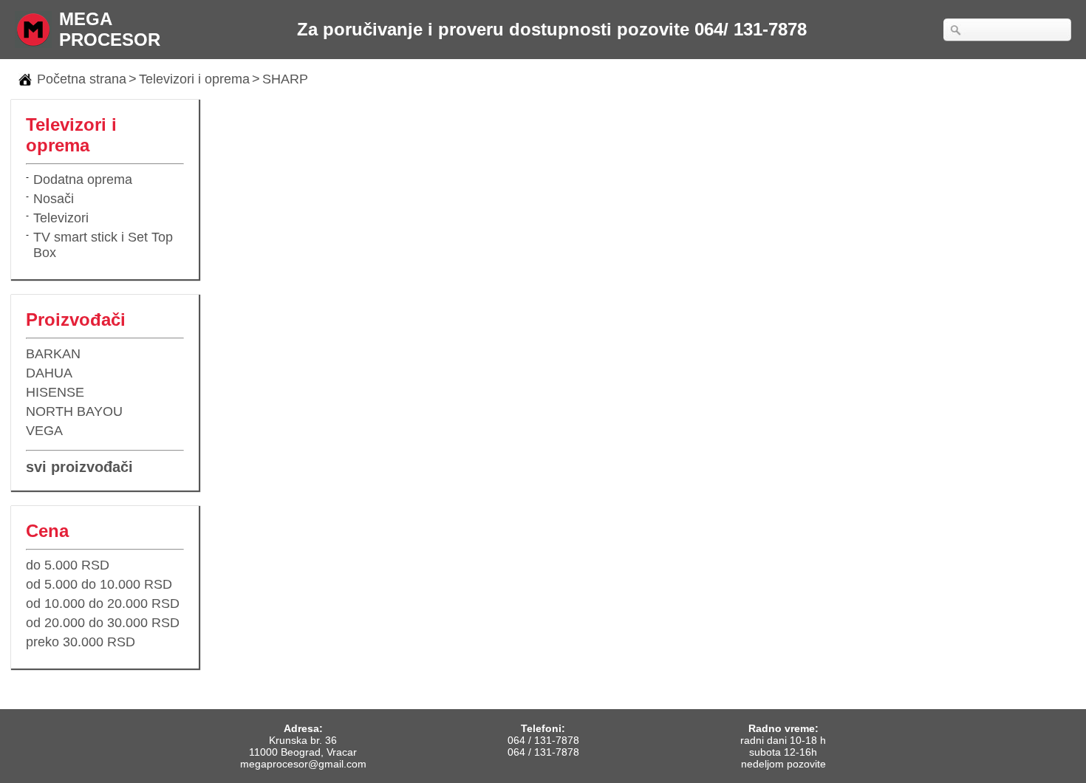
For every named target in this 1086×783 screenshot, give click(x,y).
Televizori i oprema (194, 79)
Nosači (53, 198)
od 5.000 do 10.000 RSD (99, 584)
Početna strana (81, 79)
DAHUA (49, 373)
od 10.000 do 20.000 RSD (103, 603)
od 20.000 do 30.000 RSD (103, 622)
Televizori (61, 218)
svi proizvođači (79, 467)
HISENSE (55, 392)
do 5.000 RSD (67, 565)
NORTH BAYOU (74, 411)
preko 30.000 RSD (80, 642)
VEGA (44, 430)
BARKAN (53, 353)
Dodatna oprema (82, 179)
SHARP (285, 79)
